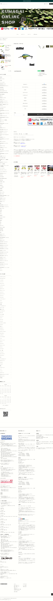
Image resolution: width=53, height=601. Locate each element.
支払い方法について (16, 585)
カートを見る (24, 585)
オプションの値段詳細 (38, 117)
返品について (44, 117)
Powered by (1, 599)
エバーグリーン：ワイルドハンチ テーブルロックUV (30, 173)
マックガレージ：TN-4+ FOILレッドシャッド (37, 172)
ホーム (17, 34)
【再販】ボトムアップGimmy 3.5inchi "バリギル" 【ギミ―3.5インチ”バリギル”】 (8, 55)
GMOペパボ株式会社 (11, 598)
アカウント (46, 3)
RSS (14, 591)
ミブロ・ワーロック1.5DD (8, 65)
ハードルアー (4, 39)
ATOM (16, 591)
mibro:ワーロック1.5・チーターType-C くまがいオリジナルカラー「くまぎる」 (8, 61)
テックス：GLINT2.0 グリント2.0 (8, 46)
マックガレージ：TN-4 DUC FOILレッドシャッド (44, 173)
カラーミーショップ (2, 598)
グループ (29, 34)
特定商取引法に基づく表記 (17, 589)
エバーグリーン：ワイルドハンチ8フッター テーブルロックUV (17, 173)
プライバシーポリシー (17, 590)
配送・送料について (16, 586)
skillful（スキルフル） (5, 38)
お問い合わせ (35, 34)
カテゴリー (22, 34)
